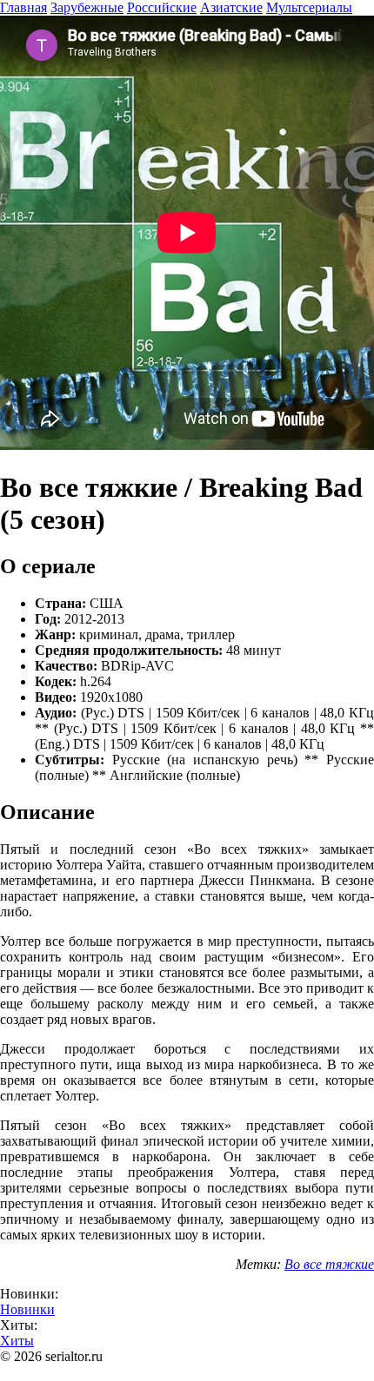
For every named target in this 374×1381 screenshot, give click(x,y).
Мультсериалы (309, 7)
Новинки (27, 1309)
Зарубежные (87, 7)
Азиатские (231, 7)
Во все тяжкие (329, 1264)
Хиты (17, 1340)
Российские (162, 7)
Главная (23, 7)
